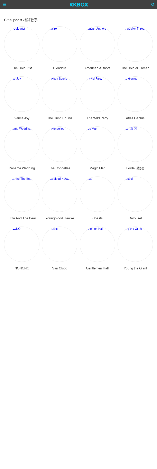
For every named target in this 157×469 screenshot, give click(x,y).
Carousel (135, 218)
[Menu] (4, 4)
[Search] (153, 4)
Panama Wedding (22, 168)
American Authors (97, 68)
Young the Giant (135, 268)
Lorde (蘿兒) (135, 168)
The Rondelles (59, 168)
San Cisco (59, 268)
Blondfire (59, 68)
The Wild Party (97, 118)
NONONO (22, 268)
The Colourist (22, 68)
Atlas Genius (135, 118)
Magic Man (97, 168)
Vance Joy (21, 118)
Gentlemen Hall (97, 268)
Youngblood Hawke (59, 218)
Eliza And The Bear (22, 218)
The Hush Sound (59, 118)
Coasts (97, 218)
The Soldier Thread (135, 68)
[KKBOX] (79, 4)
